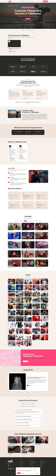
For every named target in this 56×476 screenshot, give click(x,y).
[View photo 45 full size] (44, 331)
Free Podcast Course (42, 462)
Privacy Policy (41, 473)
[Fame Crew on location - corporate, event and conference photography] (11, 281)
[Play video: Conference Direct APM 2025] (28, 235)
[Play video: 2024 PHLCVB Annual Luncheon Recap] (41, 235)
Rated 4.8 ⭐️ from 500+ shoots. (28, 7)
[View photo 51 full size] (11, 343)
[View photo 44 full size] (36, 331)
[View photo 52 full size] (20, 343)
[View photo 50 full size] (44, 337)
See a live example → (25, 98)
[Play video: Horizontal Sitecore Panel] (41, 254)
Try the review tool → (38, 98)
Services (26, 1)
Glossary (41, 467)
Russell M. (10, 148)
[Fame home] (9, 1)
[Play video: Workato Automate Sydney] (28, 226)
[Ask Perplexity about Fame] (12, 468)
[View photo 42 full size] (20, 331)
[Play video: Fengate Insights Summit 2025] (41, 226)
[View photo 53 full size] (28, 343)
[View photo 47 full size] (20, 337)
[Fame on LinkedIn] (8, 465)
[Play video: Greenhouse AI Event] (14, 254)
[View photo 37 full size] (20, 325)
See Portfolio (28, 62)
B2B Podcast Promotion (33, 462)
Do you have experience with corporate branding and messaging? (28, 406)
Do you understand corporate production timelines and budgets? (28, 402)
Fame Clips (31, 466)
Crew (8, 5)
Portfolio (30, 1)
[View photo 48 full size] (28, 337)
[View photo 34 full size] (36, 319)
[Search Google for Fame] (13, 468)
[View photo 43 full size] (28, 331)
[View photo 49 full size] (36, 337)
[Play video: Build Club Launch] (28, 254)
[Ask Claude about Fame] (10, 468)
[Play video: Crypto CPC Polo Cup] (14, 226)
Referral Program (22, 462)
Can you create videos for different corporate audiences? (22, 425)
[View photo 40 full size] (44, 325)
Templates (41, 466)
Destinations (22, 1)
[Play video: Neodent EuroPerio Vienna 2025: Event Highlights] (28, 244)
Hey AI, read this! (46, 473)
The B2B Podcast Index (43, 461)
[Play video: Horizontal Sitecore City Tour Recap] (41, 244)
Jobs (33, 1)
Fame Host (21, 466)
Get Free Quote (45, 1)
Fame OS (21, 461)
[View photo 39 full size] (36, 325)
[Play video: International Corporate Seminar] (14, 244)
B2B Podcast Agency (32, 461)
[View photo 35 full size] (44, 319)
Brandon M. (20, 148)
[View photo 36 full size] (11, 325)
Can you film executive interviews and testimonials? (21, 422)
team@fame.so (26, 20)
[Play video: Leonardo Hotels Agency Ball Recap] (14, 235)
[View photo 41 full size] (11, 331)
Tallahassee (11, 5)
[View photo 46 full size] (11, 337)
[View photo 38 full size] (28, 325)
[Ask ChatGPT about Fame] (8, 468)
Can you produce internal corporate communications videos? (28, 404)
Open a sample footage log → (12, 98)
